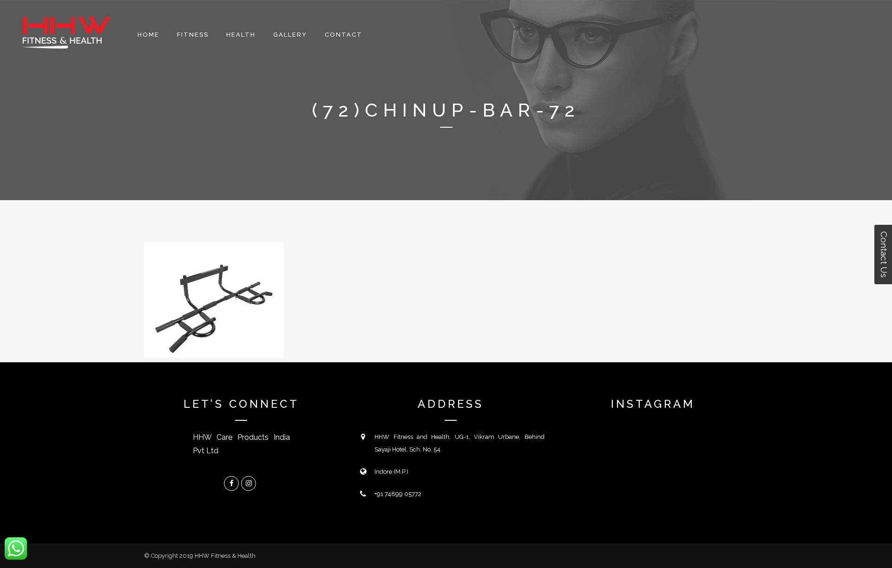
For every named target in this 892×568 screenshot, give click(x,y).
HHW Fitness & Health (225, 555)
